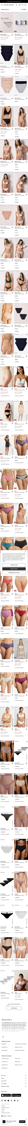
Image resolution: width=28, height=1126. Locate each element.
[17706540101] (13, 436)
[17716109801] (27, 742)
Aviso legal (3, 1105)
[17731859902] (27, 707)
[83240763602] (27, 206)
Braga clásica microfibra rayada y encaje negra (20, 293)
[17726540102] (27, 840)
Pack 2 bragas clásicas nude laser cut (20, 67)
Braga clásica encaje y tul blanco (6, 162)
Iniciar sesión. (23, 1)
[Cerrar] (25, 551)
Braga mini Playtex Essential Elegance (6, 661)
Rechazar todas (14, 565)
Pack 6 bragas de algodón (20, 99)
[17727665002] (13, 367)
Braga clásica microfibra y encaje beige (20, 129)
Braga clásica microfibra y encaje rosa (20, 260)
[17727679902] (27, 971)
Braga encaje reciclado (19, 526)
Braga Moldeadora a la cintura (20, 594)
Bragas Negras (4, 1068)
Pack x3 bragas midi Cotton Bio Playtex (6, 526)
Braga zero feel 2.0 (4, 796)
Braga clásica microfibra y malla (6, 492)
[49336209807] (27, 13)
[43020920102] (13, 271)
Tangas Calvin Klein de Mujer (20, 1043)
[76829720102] (27, 334)
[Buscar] (16, 4)
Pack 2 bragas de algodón (6, 228)
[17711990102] (27, 538)
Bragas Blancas (5, 1064)
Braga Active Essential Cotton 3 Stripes (6, 695)
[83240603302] (27, 107)
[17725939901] (27, 905)
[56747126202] (27, 673)
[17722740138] (13, 938)
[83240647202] (27, 238)
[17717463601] (13, 774)
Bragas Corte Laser (18, 1064)
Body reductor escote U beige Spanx (20, 424)
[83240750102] (27, 271)
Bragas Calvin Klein (18, 1047)
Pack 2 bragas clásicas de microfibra (6, 326)
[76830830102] (27, 304)
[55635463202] (27, 45)
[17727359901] (13, 673)
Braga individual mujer (5, 829)
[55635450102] (13, 107)
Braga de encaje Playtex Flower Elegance (6, 629)
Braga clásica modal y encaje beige (20, 162)
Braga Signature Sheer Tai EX (20, 895)
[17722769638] (27, 938)
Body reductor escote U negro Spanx (6, 458)
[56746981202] (27, 606)
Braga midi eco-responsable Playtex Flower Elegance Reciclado (20, 629)
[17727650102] (13, 401)
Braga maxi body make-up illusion (6, 764)
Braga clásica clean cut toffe (6, 357)
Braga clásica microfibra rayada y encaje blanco (20, 228)
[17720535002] (27, 504)
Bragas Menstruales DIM (19, 1050)
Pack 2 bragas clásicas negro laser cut (6, 129)
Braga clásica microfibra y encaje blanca (20, 195)
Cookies (2, 1111)
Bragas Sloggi (4, 1050)
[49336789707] (13, 13)
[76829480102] (13, 45)
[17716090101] (13, 873)
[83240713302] (27, 140)
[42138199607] (13, 140)
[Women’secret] (9, 5)
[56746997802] (13, 538)
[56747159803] (27, 436)
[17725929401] (13, 840)
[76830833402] (13, 206)
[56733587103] (13, 470)
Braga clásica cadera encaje (6, 594)
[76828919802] (27, 77)
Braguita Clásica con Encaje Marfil (20, 389)
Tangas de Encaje (5, 1058)
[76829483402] (13, 77)
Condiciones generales (5, 1107)
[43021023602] (13, 334)
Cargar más (14, 1008)
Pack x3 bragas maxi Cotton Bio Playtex (20, 458)
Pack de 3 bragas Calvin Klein (20, 764)
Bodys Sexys (17, 1058)
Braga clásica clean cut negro (6, 293)
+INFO (4, 561)
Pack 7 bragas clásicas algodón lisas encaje (6, 35)
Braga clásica (3, 730)
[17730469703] (27, 470)
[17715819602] (27, 639)
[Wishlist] (22, 5)
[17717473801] (27, 807)
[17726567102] (13, 742)
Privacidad (3, 1109)
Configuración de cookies (5, 1112)
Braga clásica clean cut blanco (6, 195)
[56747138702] (13, 639)
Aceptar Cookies (14, 568)
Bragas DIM (4, 1043)
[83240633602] (27, 173)
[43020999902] (13, 173)
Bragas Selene (4, 1047)
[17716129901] (13, 971)
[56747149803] (13, 504)
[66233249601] (27, 367)
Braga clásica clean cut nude (6, 260)
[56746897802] (13, 606)
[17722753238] (27, 873)
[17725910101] (13, 807)
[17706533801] (27, 401)
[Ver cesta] (25, 4)
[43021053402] (13, 238)
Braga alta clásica (4, 389)
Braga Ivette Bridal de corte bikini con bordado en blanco (20, 661)
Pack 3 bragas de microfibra (6, 67)
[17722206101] (13, 905)
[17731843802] (13, 707)
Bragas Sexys (17, 1061)
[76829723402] (13, 304)
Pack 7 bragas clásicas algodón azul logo (20, 35)
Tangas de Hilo (5, 1061)
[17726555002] (27, 774)
